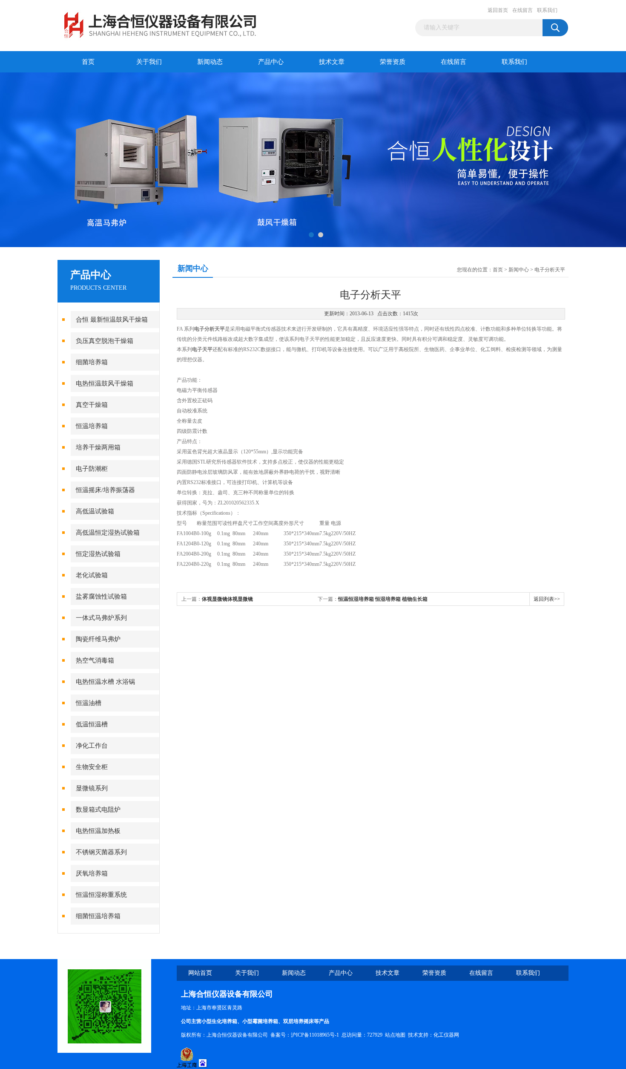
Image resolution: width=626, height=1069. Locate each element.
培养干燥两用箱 (98, 447)
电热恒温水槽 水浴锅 (105, 681)
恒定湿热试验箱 (98, 553)
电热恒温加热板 (98, 830)
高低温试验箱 (95, 511)
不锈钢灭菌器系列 (101, 852)
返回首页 (498, 10)
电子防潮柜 (92, 468)
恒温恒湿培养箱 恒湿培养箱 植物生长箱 (383, 599)
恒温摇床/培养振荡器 (105, 490)
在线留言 (522, 10)
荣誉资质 (392, 61)
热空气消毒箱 (95, 660)
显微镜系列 (92, 788)
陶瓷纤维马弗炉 (98, 639)
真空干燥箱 (92, 404)
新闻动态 (210, 61)
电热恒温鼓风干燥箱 (104, 383)
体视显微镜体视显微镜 (227, 599)
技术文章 (332, 61)
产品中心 (271, 61)
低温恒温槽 (92, 724)
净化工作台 (92, 745)
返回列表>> (547, 599)
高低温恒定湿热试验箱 (108, 532)
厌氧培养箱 (92, 873)
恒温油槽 (88, 703)
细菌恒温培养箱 (98, 916)
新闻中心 (518, 270)
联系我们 (547, 10)
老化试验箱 (92, 575)
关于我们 (149, 61)
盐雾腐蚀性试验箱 (101, 596)
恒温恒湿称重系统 (101, 894)
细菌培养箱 (92, 362)
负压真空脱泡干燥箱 (104, 340)
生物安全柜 (92, 767)
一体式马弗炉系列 (101, 617)
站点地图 (395, 1035)
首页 (88, 61)
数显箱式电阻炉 (98, 809)
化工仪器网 (446, 1035)
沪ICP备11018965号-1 (315, 1035)
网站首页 (200, 973)
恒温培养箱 (92, 426)
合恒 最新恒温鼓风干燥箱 (112, 319)
